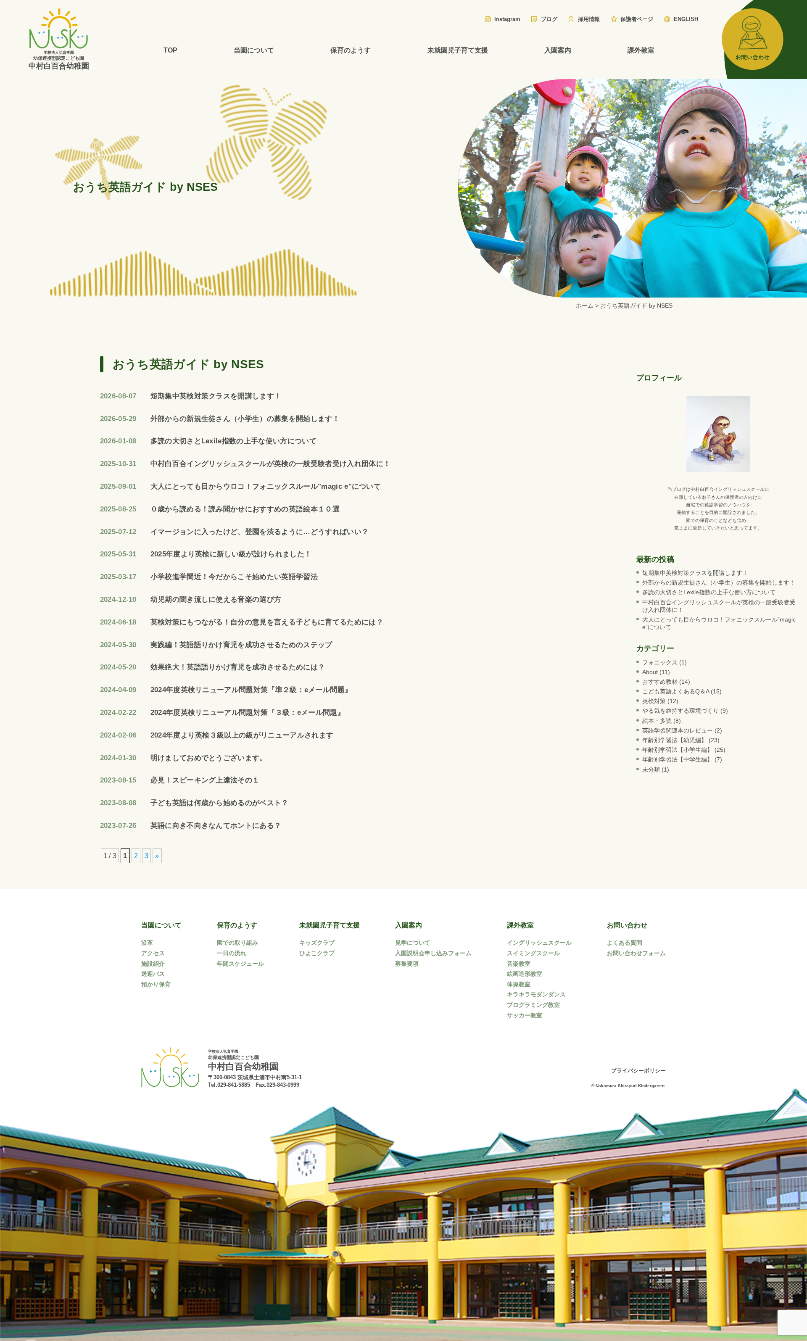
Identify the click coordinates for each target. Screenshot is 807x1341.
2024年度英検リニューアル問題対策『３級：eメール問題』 (247, 713)
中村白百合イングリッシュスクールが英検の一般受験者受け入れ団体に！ (270, 464)
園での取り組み (237, 942)
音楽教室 (518, 963)
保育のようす (350, 50)
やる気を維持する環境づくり (680, 710)
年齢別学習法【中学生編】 (677, 759)
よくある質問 (624, 942)
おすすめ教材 (660, 681)
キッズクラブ (317, 942)
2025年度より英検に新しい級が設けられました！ (231, 554)
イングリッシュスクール (539, 942)
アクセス (153, 953)
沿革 (147, 942)
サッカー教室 (524, 1015)
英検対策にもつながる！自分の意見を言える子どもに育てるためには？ (266, 622)
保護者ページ (636, 19)
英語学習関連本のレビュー (677, 730)
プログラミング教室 (533, 1004)
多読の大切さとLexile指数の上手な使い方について (233, 441)
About (650, 672)
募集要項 (407, 963)
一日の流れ (231, 953)
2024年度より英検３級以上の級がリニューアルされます (242, 735)
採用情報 (589, 19)
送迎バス (153, 973)
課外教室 (641, 50)
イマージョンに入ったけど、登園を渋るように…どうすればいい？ (259, 532)
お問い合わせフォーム (636, 953)
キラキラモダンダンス (536, 994)
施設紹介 (153, 963)
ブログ (549, 19)
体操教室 (518, 984)
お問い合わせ (627, 925)
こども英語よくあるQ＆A (675, 691)
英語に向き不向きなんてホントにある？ (216, 826)
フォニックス (660, 662)
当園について (254, 50)
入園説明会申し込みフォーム (433, 953)
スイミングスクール (533, 953)
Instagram (507, 19)
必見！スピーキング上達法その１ (205, 780)
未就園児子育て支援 (457, 50)
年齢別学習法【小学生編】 (677, 749)
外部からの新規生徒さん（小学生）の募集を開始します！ (245, 419)
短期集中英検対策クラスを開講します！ (216, 396)
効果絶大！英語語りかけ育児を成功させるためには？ (237, 667)
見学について (412, 942)
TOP (170, 50)
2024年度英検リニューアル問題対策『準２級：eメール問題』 (251, 690)
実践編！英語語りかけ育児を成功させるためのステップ (241, 645)
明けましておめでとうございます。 (208, 758)
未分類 (651, 769)
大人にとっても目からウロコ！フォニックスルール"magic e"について (265, 486)
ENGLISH (686, 19)
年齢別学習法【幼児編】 (674, 740)
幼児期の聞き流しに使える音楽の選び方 (216, 599)
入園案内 (557, 50)
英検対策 (654, 701)
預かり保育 (156, 984)
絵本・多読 (657, 720)
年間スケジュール (240, 963)
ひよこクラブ (317, 953)
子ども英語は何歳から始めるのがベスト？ (219, 803)
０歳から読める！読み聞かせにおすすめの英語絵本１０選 (245, 509)
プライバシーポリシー (638, 1070)
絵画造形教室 (524, 973)
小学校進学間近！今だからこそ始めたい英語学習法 (234, 577)
